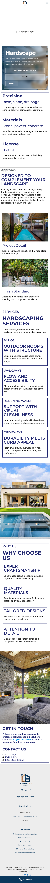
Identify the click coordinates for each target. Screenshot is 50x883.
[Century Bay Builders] (25, 3)
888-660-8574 (25, 812)
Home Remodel (26, 845)
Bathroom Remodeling (26, 853)
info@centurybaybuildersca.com (25, 816)
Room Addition (26, 838)
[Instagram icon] (27, 875)
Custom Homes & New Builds (26, 834)
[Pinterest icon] (25, 875)
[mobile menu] (47, 3)
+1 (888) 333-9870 (22, 739)
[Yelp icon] (30, 875)
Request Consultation (25, 70)
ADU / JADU (26, 841)
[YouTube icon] (22, 875)
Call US (25, 77)
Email (12, 83)
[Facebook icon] (20, 875)
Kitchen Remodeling (26, 849)
